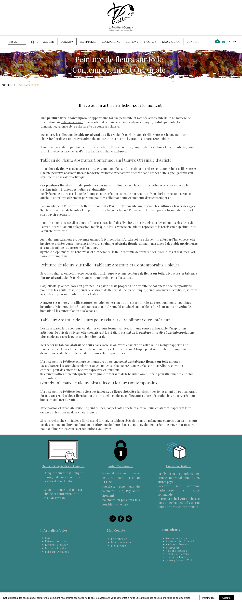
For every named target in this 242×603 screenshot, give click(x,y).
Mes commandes (121, 542)
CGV (47, 537)
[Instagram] (112, 518)
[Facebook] (121, 518)
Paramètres (208, 597)
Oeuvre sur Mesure (178, 553)
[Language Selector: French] (34, 42)
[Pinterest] (129, 518)
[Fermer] (238, 597)
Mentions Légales (55, 548)
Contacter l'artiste (177, 557)
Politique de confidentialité (176, 597)
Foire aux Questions (57, 551)
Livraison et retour (56, 544)
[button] (223, 41)
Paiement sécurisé (56, 541)
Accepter (226, 597)
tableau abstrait (72, 122)
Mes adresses (119, 545)
